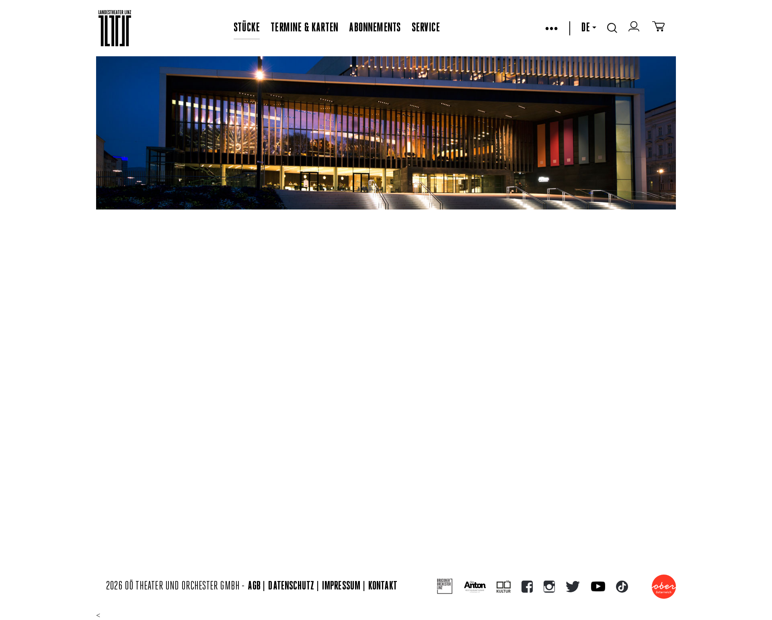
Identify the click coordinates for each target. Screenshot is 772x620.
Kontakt (382, 586)
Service (426, 28)
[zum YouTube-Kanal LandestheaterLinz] (598, 586)
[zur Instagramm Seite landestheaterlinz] (549, 587)
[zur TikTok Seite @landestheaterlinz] (622, 587)
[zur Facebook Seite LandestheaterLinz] (527, 587)
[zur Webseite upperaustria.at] (664, 587)
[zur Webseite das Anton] (475, 587)
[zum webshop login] (634, 28)
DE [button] (585, 28)
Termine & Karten (304, 28)
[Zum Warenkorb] (658, 28)
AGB (254, 586)
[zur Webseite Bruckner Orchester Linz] (445, 586)
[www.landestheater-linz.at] (114, 28)
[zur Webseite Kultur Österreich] (504, 587)
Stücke (247, 28)
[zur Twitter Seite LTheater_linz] (573, 586)
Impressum (341, 586)
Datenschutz (291, 586)
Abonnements (374, 28)
